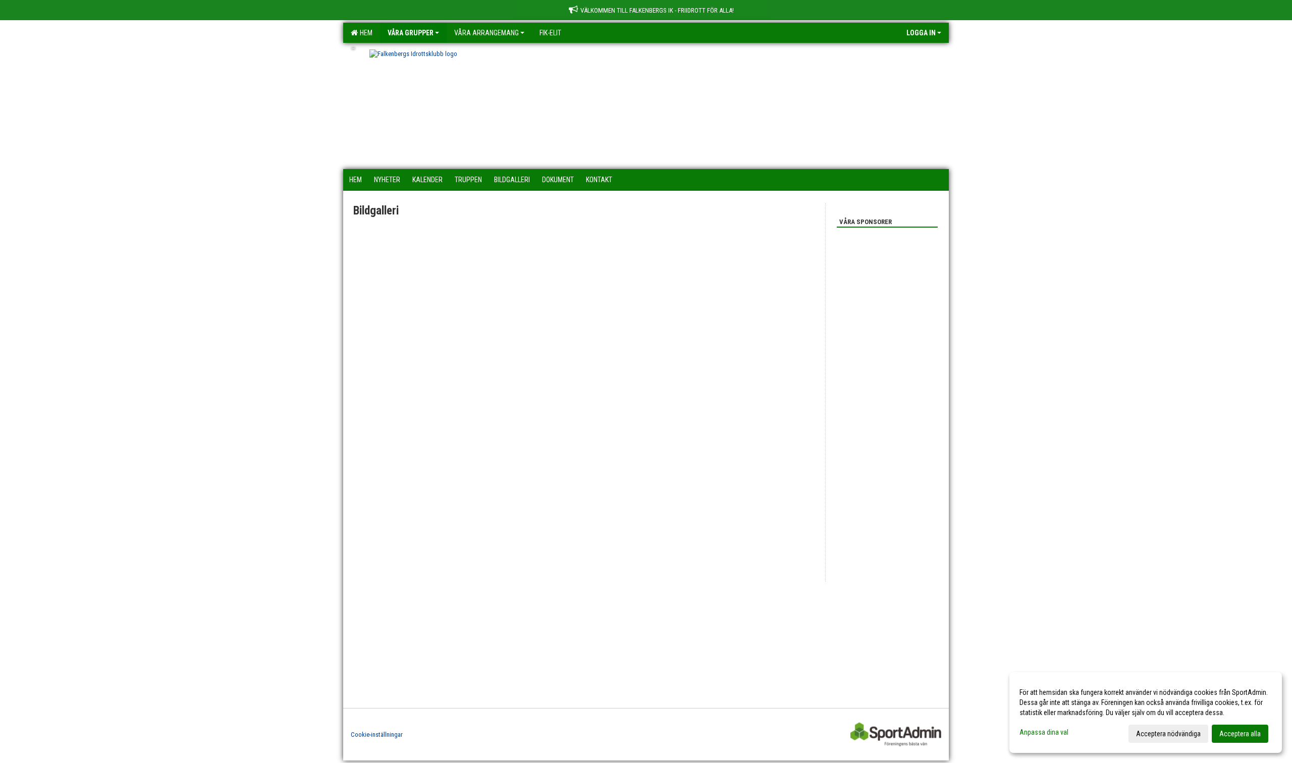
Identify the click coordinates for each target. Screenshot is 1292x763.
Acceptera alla (1240, 734)
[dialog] (1145, 712)
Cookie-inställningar (377, 734)
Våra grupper (411, 33)
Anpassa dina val (1043, 732)
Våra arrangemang (486, 33)
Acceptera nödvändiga (1168, 734)
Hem (364, 33)
